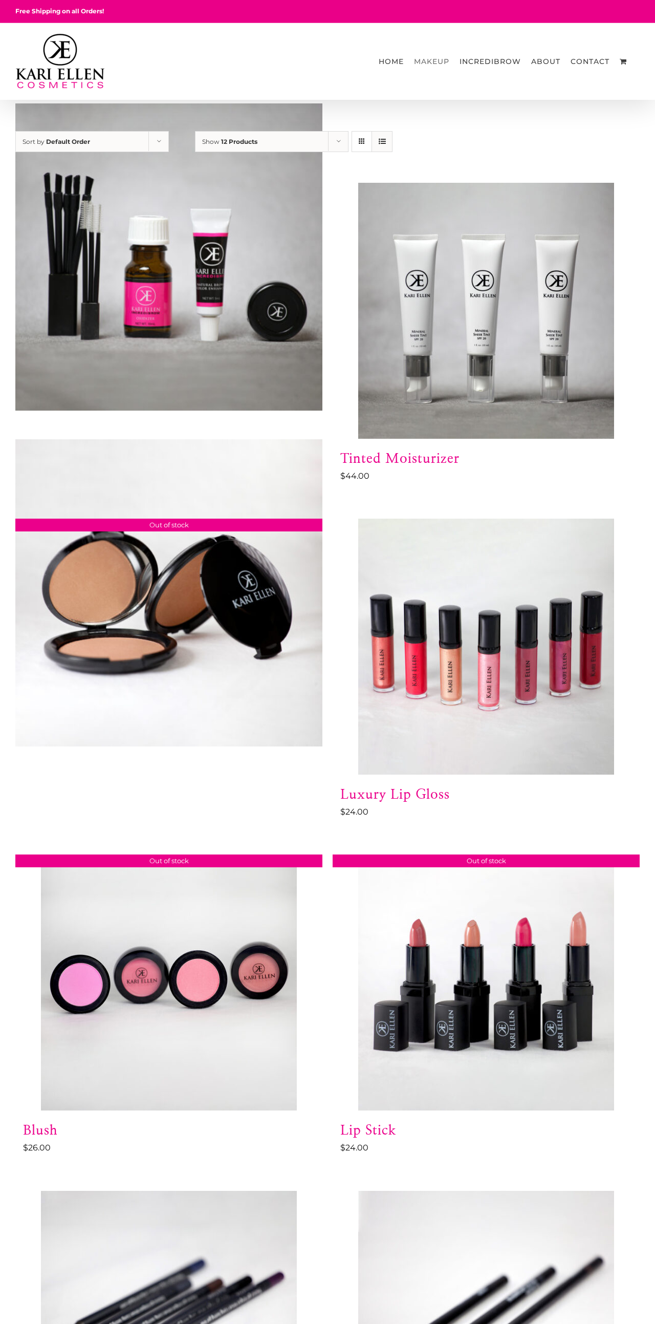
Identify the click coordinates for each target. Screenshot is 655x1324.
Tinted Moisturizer (400, 458)
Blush (40, 1130)
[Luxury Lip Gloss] (486, 647)
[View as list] (382, 142)
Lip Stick (368, 1130)
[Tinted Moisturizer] (486, 311)
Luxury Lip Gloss (395, 794)
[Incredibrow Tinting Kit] (168, 257)
